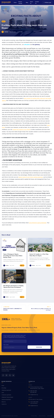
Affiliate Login (48, 2)
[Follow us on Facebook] (3, 375)
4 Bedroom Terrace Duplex (7, 397)
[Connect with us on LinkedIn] (13, 375)
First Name (6, 344)
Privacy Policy (34, 415)
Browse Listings (20, 2)
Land (3, 392)
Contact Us (37, 2)
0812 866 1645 (33, 392)
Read (21, 265)
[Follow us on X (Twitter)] (9, 375)
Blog (27, 2)
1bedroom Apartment (6, 399)
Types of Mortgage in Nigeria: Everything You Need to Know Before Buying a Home (12, 255)
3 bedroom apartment (6, 394)
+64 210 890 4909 (34, 401)
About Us (31, 2)
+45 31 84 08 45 (33, 403)
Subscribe (39, 347)
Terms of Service (42, 415)
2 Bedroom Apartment (6, 390)
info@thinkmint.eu (34, 405)
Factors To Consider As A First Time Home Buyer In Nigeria (39, 255)
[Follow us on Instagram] (6, 375)
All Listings (4, 387)
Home (15, 2)
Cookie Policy (49, 415)
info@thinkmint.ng (34, 394)
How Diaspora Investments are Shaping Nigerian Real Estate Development (13, 286)
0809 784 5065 (33, 390)
